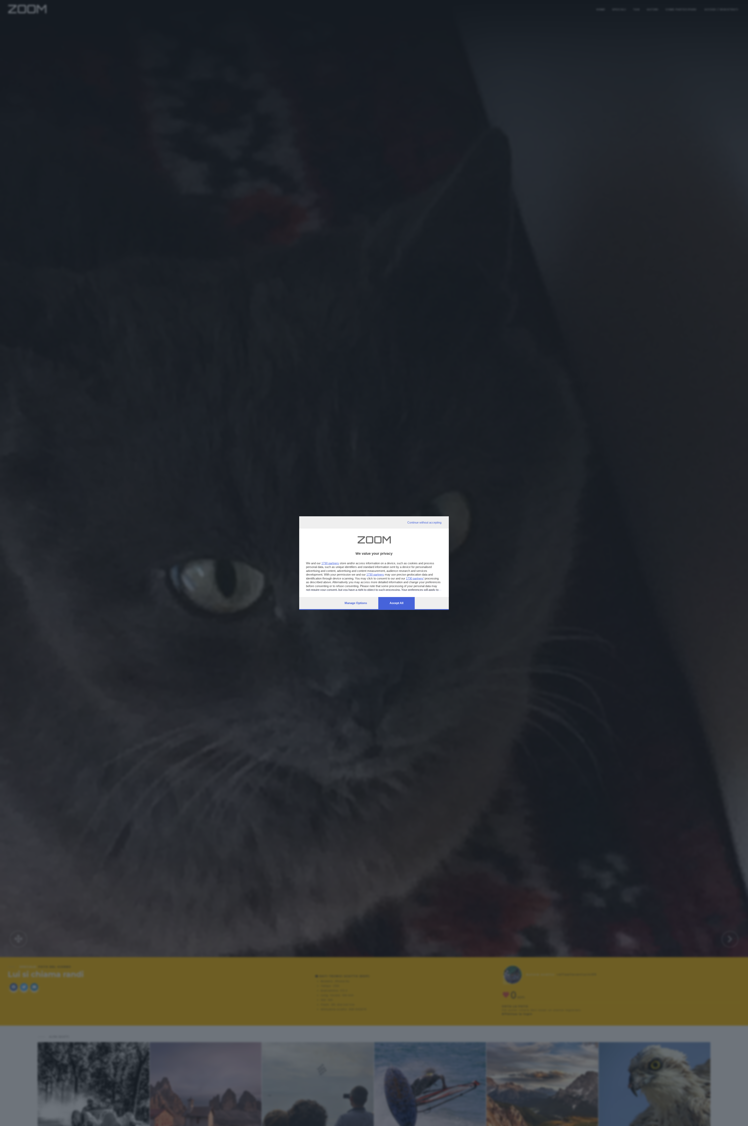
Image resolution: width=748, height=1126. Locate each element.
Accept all (396, 603)
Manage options (356, 603)
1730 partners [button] (330, 563)
